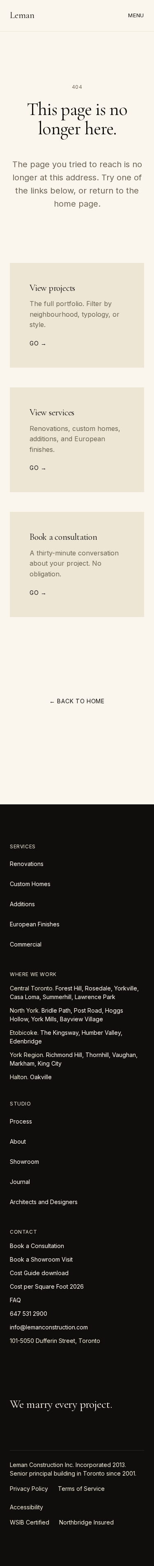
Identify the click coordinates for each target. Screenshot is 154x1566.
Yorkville (125, 988)
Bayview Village (81, 1019)
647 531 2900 (28, 1313)
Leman (22, 15)
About (18, 1141)
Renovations (27, 863)
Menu (136, 15)
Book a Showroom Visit (41, 1259)
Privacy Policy (29, 1488)
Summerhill (57, 996)
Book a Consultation (37, 1245)
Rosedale (98, 988)
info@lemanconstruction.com (49, 1327)
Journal (20, 1181)
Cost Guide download (39, 1272)
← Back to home (77, 701)
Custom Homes (30, 883)
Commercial (25, 944)
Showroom (24, 1161)
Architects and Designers (44, 1201)
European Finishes (35, 924)
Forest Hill (68, 988)
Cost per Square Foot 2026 (47, 1286)
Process (21, 1121)
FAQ (15, 1300)
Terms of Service (81, 1488)
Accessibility (26, 1507)
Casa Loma (24, 996)
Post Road (88, 1010)
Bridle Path (56, 1010)
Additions (22, 903)
